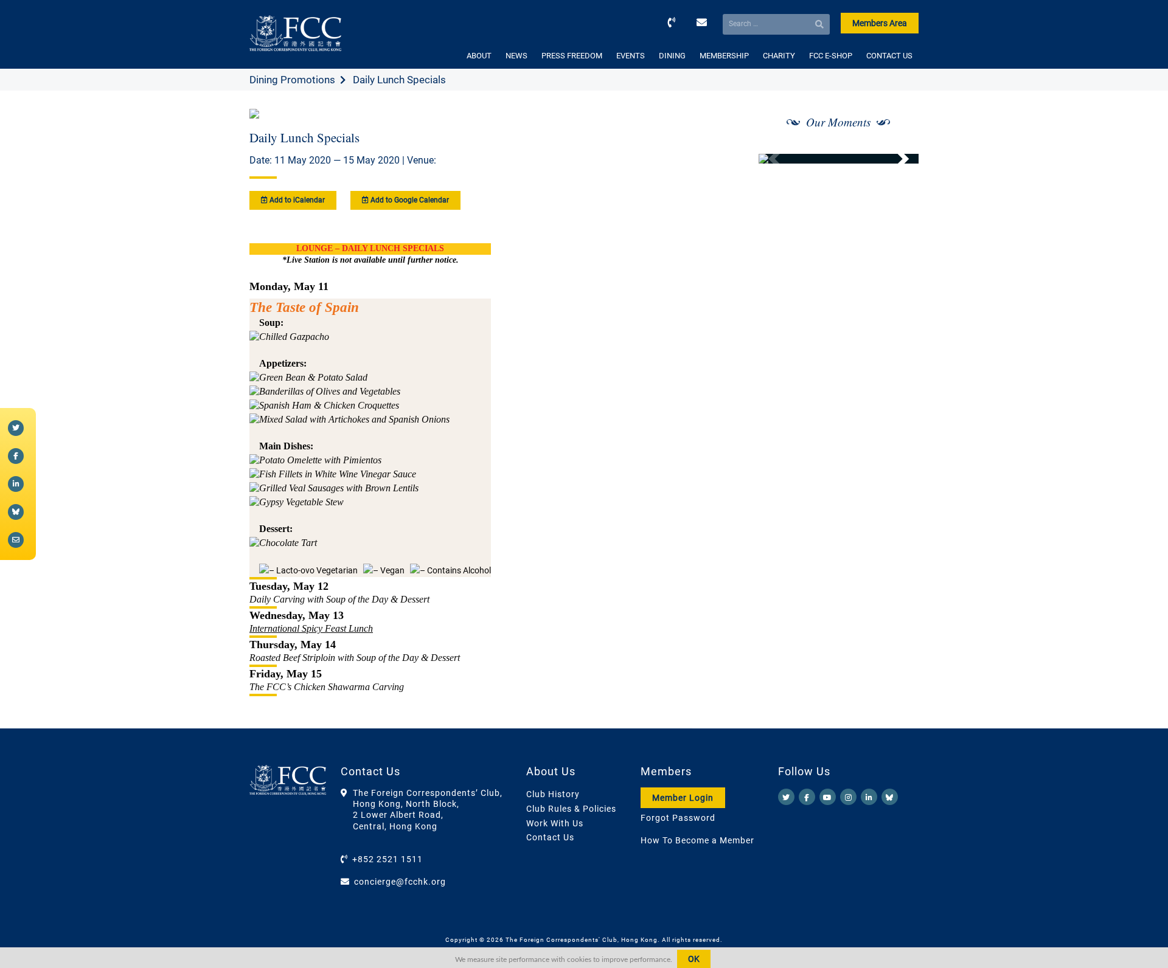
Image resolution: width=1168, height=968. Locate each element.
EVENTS (630, 55)
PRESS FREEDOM (571, 55)
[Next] (896, 158)
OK (694, 959)
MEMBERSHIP (724, 55)
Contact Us (550, 837)
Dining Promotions (292, 80)
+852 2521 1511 (387, 859)
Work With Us (554, 823)
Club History (553, 794)
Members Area (879, 23)
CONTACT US (889, 55)
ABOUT (479, 55)
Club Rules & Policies (571, 809)
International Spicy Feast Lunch (311, 628)
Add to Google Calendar (409, 200)
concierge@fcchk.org (400, 882)
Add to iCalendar (296, 200)
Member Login (683, 798)
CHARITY (779, 55)
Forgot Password (678, 818)
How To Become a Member (697, 840)
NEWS (516, 55)
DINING (672, 55)
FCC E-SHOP (830, 55)
